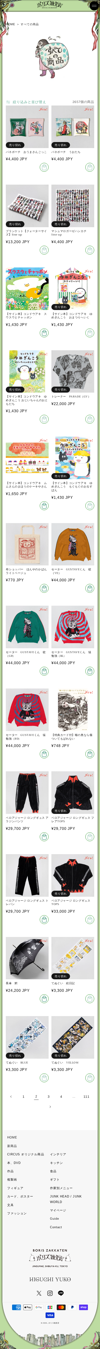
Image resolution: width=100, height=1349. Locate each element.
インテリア (58, 1154)
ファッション (17, 1213)
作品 (10, 1171)
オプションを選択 (89, 419)
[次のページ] (50, 1107)
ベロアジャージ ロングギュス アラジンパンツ (27, 819)
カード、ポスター (20, 1196)
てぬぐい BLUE (17, 1063)
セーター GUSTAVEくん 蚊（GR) (26, 654)
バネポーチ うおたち (66, 152)
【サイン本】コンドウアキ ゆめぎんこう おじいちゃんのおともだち (27, 400)
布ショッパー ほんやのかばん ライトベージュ (27, 571)
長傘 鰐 (11, 983)
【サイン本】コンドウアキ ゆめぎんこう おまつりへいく (71, 315)
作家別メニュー (61, 1188)
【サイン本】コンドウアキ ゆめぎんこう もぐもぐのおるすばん (71, 486)
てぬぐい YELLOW (65, 1063)
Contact (56, 1227)
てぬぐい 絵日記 (63, 983)
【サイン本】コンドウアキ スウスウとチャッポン (26, 315)
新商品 (12, 1146)
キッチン (56, 1163)
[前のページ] (11, 1097)
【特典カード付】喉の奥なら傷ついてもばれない (71, 737)
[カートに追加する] (44, 332)
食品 (53, 1171)
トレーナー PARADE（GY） (71, 397)
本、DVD (14, 1163)
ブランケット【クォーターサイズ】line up (26, 233)
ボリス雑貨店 (53, 1323)
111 (86, 1096)
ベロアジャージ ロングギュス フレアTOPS (72, 819)
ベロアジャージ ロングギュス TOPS (70, 902)
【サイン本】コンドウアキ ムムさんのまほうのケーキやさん (26, 485)
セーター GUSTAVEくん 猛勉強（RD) (26, 737)
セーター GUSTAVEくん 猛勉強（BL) (71, 654)
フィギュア (15, 1188)
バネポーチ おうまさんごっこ (26, 152)
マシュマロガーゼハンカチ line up (70, 233)
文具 (10, 1205)
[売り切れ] (44, 167)
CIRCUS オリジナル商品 (25, 1154)
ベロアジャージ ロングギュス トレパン (27, 902)
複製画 (12, 1179)
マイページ (58, 1210)
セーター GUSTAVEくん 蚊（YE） (71, 571)
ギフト (55, 1179)
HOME (12, 1137)
